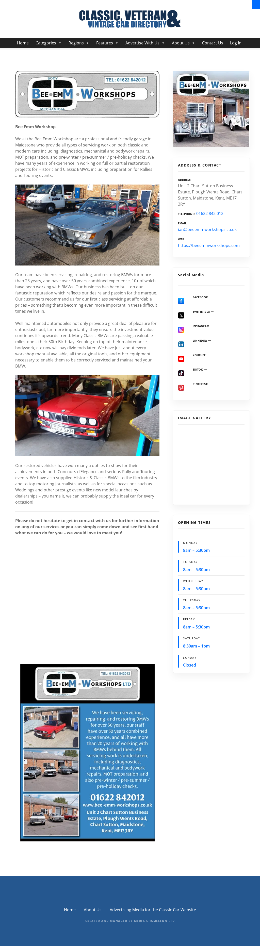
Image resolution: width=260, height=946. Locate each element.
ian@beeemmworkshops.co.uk (207, 229)
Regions (76, 43)
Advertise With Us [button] (142, 43)
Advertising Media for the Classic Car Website (153, 909)
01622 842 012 (209, 213)
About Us (181, 43)
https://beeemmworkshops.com (209, 245)
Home (23, 43)
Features (104, 43)
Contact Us (212, 43)
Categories (46, 43)
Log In (235, 43)
